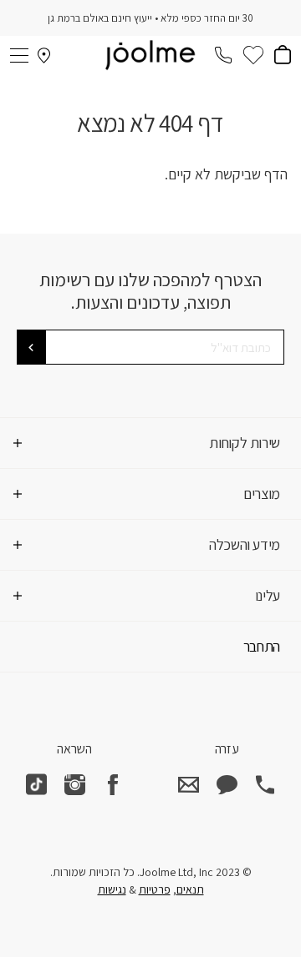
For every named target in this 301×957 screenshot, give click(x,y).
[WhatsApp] (226, 784)
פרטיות (155, 889)
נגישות (112, 889)
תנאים (190, 889)
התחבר (261, 646)
